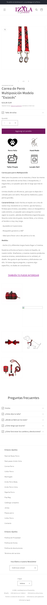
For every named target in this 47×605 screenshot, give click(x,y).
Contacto (8, 523)
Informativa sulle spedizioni (35, 596)
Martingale (8, 477)
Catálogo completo (12, 503)
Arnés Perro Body (11, 482)
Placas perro (9, 513)
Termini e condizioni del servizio (15, 596)
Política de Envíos (11, 543)
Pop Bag (8, 497)
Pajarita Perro (10, 492)
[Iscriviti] (34, 568)
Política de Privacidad (12, 538)
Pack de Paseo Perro (12, 456)
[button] (4, 9)
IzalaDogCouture (22, 590)
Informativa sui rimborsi (18, 593)
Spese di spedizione (16, 106)
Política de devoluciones (14, 548)
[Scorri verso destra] (28, 81)
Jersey (7, 508)
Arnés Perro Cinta (11, 487)
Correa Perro (9, 466)
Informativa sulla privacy (35, 593)
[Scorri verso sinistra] (18, 81)
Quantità (5, 118)
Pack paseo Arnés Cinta (13, 461)
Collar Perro (9, 471)
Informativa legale (24, 600)
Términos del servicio (12, 553)
